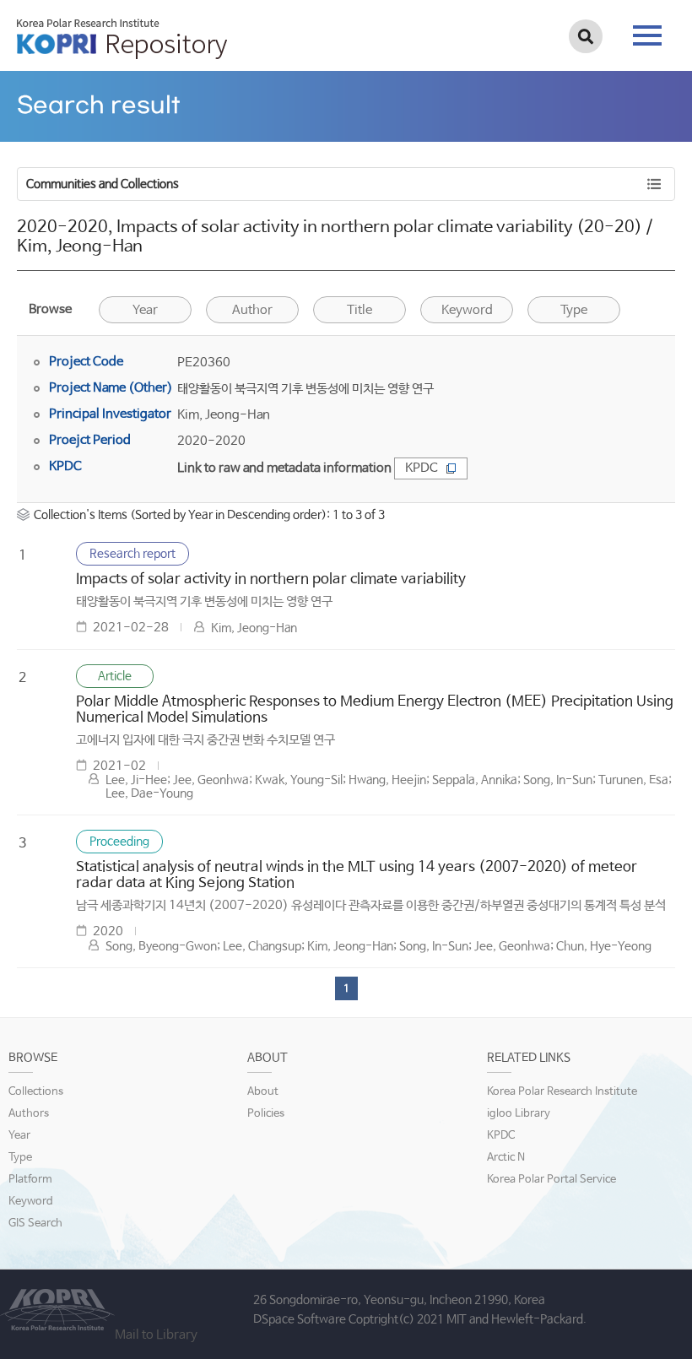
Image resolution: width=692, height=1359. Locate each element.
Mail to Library (156, 1335)
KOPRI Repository (122, 39)
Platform (30, 1179)
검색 (586, 36)
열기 (411, 92)
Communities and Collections (102, 184)
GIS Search (35, 1223)
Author (252, 310)
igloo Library (518, 1113)
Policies (265, 1113)
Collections (35, 1092)
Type (20, 1157)
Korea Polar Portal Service (551, 1179)
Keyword (30, 1201)
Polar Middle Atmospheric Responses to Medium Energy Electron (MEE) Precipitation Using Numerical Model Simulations (374, 710)
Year (145, 310)
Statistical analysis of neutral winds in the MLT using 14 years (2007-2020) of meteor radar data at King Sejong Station (356, 875)
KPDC (421, 468)
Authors (28, 1113)
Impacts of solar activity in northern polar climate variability (271, 579)
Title (359, 310)
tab (647, 30)
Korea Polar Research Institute (562, 1092)
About (262, 1092)
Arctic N (506, 1157)
